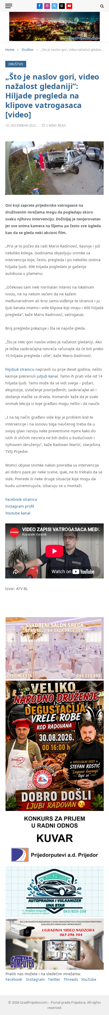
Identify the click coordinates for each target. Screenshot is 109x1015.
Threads (70, 979)
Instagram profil (19, 506)
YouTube (88, 979)
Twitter (54, 979)
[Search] (101, 6)
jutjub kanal (47, 376)
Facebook (14, 979)
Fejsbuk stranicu (19, 369)
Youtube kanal (17, 513)
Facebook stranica (21, 499)
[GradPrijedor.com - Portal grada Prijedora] (54, 39)
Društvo (15, 64)
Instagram (35, 979)
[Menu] (8, 6)
